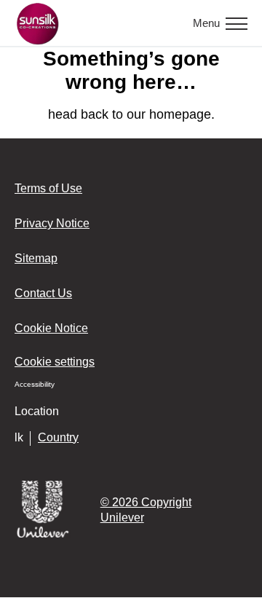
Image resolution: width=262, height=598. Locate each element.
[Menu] (236, 23)
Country (58, 437)
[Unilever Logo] (43, 535)
